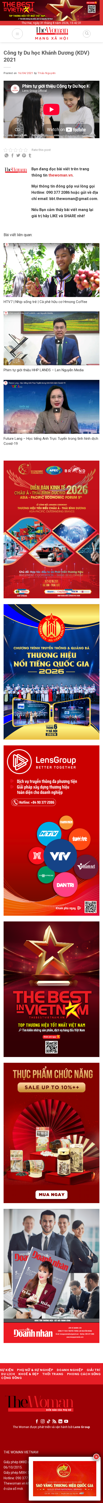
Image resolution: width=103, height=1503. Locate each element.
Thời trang (52, 1374)
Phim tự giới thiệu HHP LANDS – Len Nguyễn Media (44, 370)
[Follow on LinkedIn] (60, 1421)
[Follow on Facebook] (37, 1421)
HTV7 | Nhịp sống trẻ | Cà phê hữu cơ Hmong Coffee (45, 302)
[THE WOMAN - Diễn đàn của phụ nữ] (51, 35)
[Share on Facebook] (12, 156)
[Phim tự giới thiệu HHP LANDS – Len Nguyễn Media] (51, 338)
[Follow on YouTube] (66, 1421)
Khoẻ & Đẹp (28, 1374)
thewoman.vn (60, 175)
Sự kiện (7, 1370)
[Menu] (17, 33)
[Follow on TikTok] (49, 1421)
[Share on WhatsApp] (6, 156)
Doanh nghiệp (70, 1370)
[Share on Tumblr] (30, 156)
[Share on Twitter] (18, 156)
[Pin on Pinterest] (24, 156)
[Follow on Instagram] (43, 1421)
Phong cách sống (84, 1374)
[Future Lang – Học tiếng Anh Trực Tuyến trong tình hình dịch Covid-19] (51, 407)
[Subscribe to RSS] (54, 1421)
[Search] (87, 34)
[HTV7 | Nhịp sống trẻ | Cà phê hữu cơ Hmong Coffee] (51, 270)
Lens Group (81, 1427)
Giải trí (93, 1370)
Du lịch (8, 1374)
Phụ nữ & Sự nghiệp (35, 1370)
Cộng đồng (11, 1378)
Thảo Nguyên (47, 73)
